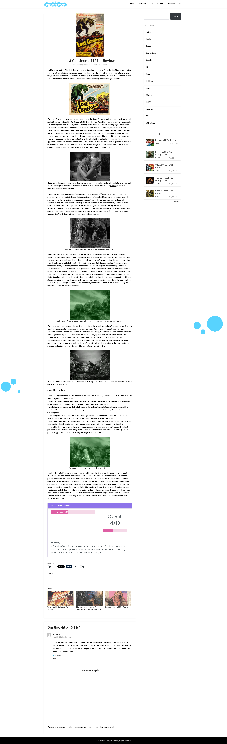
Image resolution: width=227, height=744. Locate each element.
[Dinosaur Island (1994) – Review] (118, 598)
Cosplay (149, 60)
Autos (148, 32)
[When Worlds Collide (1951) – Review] (60, 598)
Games (148, 74)
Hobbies (142, 3)
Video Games (151, 123)
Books (132, 3)
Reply (55, 659)
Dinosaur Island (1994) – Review (117, 607)
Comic (148, 46)
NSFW (148, 102)
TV (180, 3)
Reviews (171, 3)
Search (175, 16)
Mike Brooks (103, 65)
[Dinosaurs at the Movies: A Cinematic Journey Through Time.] (89, 598)
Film (151, 3)
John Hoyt (102, 122)
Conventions (151, 53)
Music (148, 88)
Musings (160, 3)
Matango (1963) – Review (165, 140)
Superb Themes (125, 741)
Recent (162, 134)
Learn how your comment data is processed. (96, 727)
